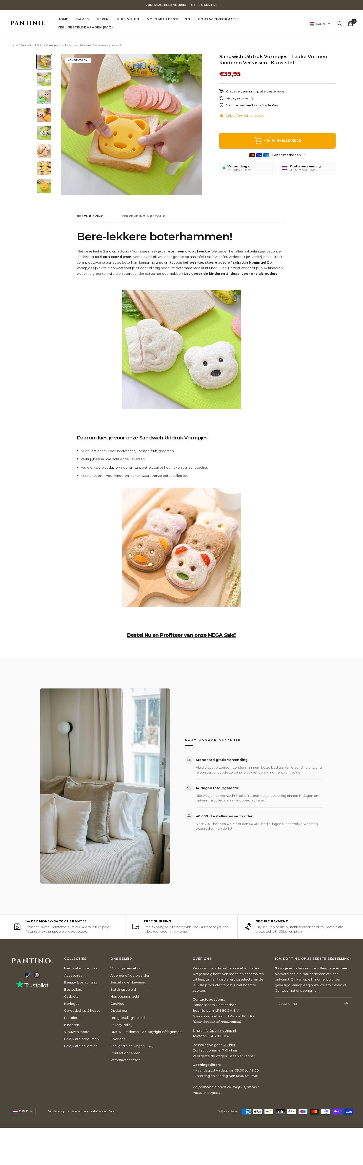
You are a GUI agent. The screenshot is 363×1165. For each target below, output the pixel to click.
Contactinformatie (218, 19)
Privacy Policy (121, 1025)
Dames (82, 19)
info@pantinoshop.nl (219, 1030)
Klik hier (229, 1045)
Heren (103, 19)
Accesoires (73, 975)
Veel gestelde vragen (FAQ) (85, 27)
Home (63, 19)
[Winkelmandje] (350, 23)
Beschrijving (90, 216)
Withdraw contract (125, 1060)
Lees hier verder (241, 1056)
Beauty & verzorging (80, 982)
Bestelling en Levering (128, 982)
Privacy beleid (331, 985)
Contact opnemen (125, 1053)
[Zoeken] (340, 23)
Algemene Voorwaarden (130, 975)
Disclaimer (118, 1010)
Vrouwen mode (76, 1032)
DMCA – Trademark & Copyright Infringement (146, 1032)
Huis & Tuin (128, 19)
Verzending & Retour (143, 216)
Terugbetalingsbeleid (127, 1018)
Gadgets (71, 996)
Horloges (71, 1003)
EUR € (320, 23)
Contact (281, 990)
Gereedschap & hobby (82, 1010)
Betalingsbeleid (123, 989)
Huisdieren (72, 1018)
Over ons (117, 1039)
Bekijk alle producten (81, 1039)
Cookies (117, 1003)
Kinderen (71, 1025)
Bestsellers (73, 989)
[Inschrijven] (346, 1003)
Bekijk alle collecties (80, 968)
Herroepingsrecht (124, 996)
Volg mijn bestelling (168, 19)
